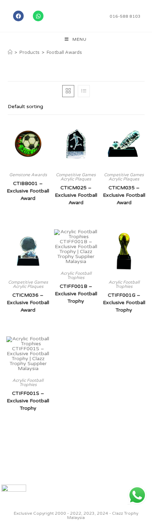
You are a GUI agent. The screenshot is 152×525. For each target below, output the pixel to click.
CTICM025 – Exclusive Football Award (76, 195)
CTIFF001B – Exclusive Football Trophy (76, 293)
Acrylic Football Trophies (76, 275)
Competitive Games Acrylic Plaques (76, 176)
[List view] (84, 91)
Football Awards (64, 52)
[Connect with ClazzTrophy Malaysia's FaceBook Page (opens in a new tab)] (13, 497)
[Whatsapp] (38, 16)
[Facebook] (18, 16)
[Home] (10, 52)
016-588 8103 (125, 16)
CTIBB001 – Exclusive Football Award (28, 190)
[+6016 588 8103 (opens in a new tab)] (137, 495)
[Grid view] (68, 91)
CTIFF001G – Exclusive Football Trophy (124, 302)
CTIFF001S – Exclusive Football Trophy (28, 400)
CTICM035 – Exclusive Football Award (124, 195)
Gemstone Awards (28, 174)
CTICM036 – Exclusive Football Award (28, 302)
